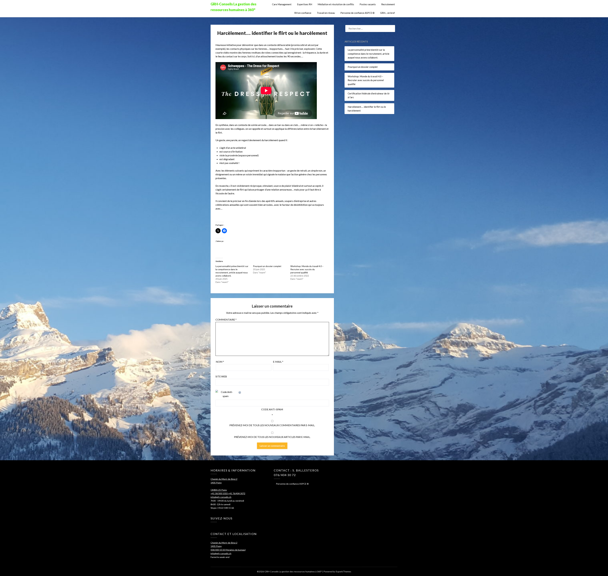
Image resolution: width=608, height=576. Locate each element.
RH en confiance (302, 12)
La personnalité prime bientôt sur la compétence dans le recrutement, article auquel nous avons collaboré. (368, 53)
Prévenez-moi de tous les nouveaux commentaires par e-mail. (272, 425)
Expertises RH (304, 4)
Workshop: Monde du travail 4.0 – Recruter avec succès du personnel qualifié (306, 269)
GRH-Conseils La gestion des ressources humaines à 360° (233, 7)
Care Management (281, 4)
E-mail (278, 361)
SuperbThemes (343, 571)
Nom (220, 361)
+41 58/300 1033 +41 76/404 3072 (228, 493)
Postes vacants (368, 4)
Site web (221, 376)
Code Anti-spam (272, 409)
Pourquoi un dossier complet (267, 266)
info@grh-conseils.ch (221, 497)
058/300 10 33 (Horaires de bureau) (228, 549)
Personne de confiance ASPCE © (357, 12)
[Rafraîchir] (240, 391)
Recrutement (388, 4)
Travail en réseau (326, 12)
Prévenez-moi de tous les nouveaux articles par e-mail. (272, 436)
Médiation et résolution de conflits (336, 4)
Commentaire (226, 319)
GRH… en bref (387, 12)
